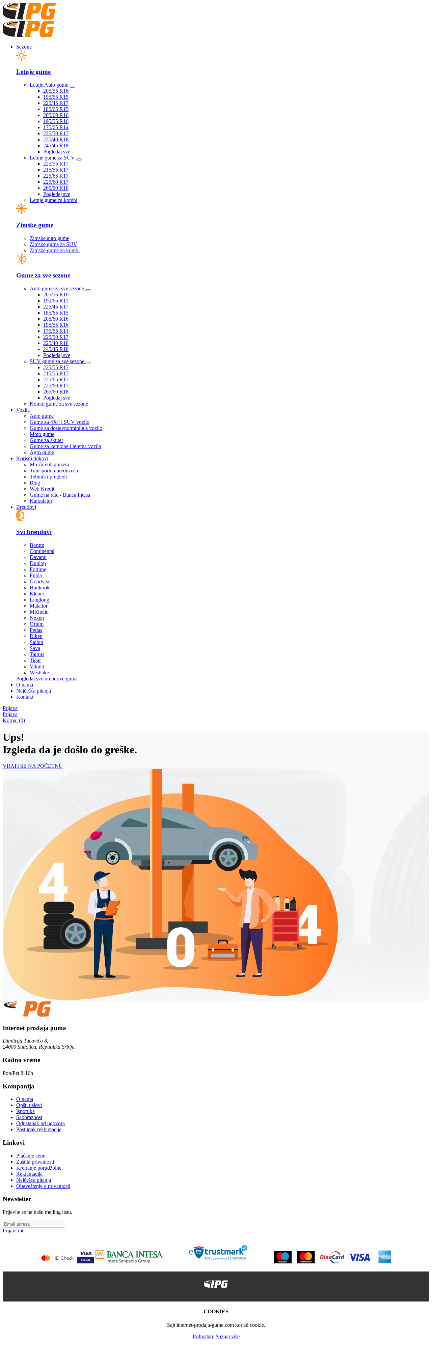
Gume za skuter (46, 440)
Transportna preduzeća (54, 470)
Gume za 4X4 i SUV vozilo (59, 422)
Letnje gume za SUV (53, 157)
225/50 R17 (56, 133)
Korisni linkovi (32, 458)
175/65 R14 (56, 127)
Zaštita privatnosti (35, 1162)
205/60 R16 (56, 115)
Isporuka (25, 1111)
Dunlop (38, 563)
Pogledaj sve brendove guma (47, 678)
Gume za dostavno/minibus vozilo (66, 428)
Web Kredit (42, 489)
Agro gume (42, 452)
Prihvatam (203, 1336)
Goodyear (40, 581)
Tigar (35, 660)
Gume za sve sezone (43, 275)
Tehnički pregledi (48, 476)
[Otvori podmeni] (72, 87)
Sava (35, 648)
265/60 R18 (56, 188)
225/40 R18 (56, 139)
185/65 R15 (56, 109)
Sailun (36, 642)
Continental (42, 551)
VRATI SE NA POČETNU (33, 766)
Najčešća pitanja (33, 691)
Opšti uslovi (29, 1105)
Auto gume (42, 416)
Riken (36, 636)
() (14, 720)
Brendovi (26, 507)
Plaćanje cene (30, 1156)
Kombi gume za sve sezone (59, 404)
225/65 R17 (56, 176)
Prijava (10, 708)
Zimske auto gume (49, 238)
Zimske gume (34, 225)
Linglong (39, 600)
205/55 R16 (56, 91)
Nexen (37, 618)
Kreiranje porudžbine (38, 1168)
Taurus (37, 654)
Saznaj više (228, 1336)
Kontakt (24, 697)
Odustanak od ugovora (40, 1123)
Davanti (38, 557)
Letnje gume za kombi (53, 200)
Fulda (36, 575)
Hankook (40, 587)
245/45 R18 (56, 145)
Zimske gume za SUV (53, 244)
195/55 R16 (56, 121)
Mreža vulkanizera (49, 464)
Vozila (23, 410)
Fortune (38, 569)
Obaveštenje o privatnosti (43, 1186)
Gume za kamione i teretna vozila (65, 446)
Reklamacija (29, 1174)
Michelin (39, 612)
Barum (37, 545)
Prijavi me (13, 1230)
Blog (35, 483)
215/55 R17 (56, 170)
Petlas (36, 630)
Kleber (37, 593)
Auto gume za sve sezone (57, 288)
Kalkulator (41, 501)
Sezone (24, 47)
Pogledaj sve (56, 151)
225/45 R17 (56, 103)
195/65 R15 (56, 97)
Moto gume (42, 434)
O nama (24, 685)
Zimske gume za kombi (55, 250)
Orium (37, 624)
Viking (37, 666)
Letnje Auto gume (50, 85)
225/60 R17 (56, 182)
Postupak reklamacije (38, 1129)
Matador (39, 606)
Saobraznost (29, 1117)
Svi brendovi (34, 531)
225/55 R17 (56, 164)
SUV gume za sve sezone (58, 361)
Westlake (39, 672)
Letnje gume (33, 71)
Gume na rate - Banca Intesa (60, 495)
